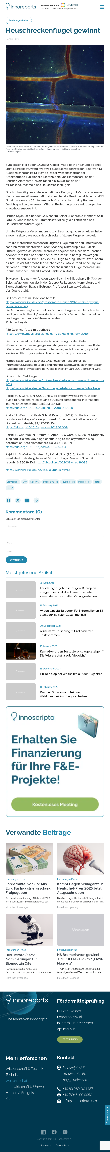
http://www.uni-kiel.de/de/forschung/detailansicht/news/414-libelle (53, 388)
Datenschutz (62, 1145)
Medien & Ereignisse (22, 1093)
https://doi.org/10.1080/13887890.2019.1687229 (39, 408)
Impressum (47, 1145)
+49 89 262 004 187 (78, 1089)
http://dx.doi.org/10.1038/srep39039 (61, 462)
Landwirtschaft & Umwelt (26, 1087)
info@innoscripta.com (80, 1101)
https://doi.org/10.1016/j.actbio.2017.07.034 (36, 447)
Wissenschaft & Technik (24, 1069)
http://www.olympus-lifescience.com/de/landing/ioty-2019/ (48, 333)
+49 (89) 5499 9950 (77, 1095)
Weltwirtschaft (17, 1081)
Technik (12, 1075)
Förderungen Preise (18, 20)
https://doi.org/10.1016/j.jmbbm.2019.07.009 (37, 427)
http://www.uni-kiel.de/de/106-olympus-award (38, 470)
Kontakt (11, 1099)
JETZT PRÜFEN (69, 1039)
